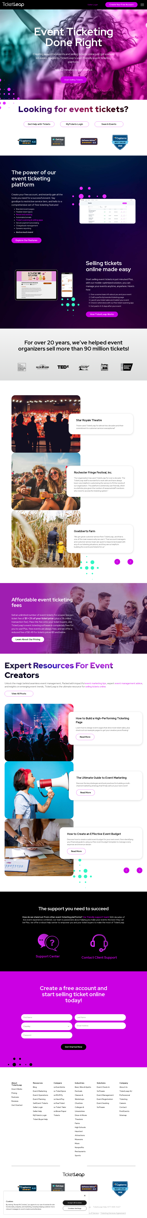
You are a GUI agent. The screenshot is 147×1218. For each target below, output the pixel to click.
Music (77, 1143)
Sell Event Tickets (40, 1103)
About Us (123, 1087)
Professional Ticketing (124, 1097)
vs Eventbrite (59, 1087)
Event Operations (40, 1095)
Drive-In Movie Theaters (81, 1117)
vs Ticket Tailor (60, 1107)
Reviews (14, 1101)
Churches (79, 1103)
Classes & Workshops (79, 1097)
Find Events (124, 1111)
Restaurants (80, 1151)
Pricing (14, 1093)
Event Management (105, 1095)
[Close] (84, 1195)
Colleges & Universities (80, 1109)
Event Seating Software (103, 1105)
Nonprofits (79, 1147)
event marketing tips (95, 683)
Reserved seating (24, 214)
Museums (79, 1139)
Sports (78, 1155)
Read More (85, 737)
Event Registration (105, 1099)
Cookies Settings (74, 1208)
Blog (35, 1087)
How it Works (16, 1089)
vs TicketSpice (60, 1091)
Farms (77, 1123)
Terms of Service (92, 1213)
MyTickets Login (40, 1115)
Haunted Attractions (80, 1133)
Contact (123, 1107)
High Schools (80, 1127)
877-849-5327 (113, 1207)
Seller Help (37, 1111)
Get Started (16, 1105)
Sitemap (123, 1115)
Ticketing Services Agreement (113, 1213)
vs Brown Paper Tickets (60, 1113)
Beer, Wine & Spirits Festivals (83, 1089)
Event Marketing (40, 1091)
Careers (122, 1103)
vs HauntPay (59, 1099)
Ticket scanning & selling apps (29, 220)
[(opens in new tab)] (27, 141)
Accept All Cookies (75, 1203)
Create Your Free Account (121, 4)
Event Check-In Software (103, 1089)
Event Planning (39, 1099)
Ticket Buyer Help (40, 1119)
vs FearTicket (59, 1103)
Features (15, 1097)
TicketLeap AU (125, 1091)
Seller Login (38, 1107)
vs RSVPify (58, 1095)
